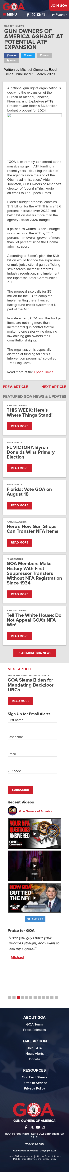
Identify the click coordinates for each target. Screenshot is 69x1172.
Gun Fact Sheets (34, 1077)
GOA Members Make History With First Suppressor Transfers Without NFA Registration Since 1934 (34, 573)
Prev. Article (15, 387)
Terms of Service (34, 1083)
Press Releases (34, 1030)
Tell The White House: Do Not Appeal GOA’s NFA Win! (34, 620)
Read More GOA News (35, 653)
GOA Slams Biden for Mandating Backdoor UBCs (30, 685)
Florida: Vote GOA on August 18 (29, 492)
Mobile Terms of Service (25, 1159)
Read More (19, 426)
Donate (34, 1059)
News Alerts (34, 1053)
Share (12, 55)
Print (12, 60)
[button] (9, 997)
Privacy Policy (34, 1088)
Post (29, 55)
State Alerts (14, 442)
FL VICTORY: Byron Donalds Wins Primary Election (31, 452)
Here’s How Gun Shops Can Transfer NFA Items (32, 529)
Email (45, 55)
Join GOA (59, 5)
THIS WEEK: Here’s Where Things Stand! (30, 412)
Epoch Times (43, 372)
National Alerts (17, 405)
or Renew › (59, 14)
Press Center (15, 559)
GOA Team (34, 1024)
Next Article (53, 387)
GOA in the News (14, 26)
